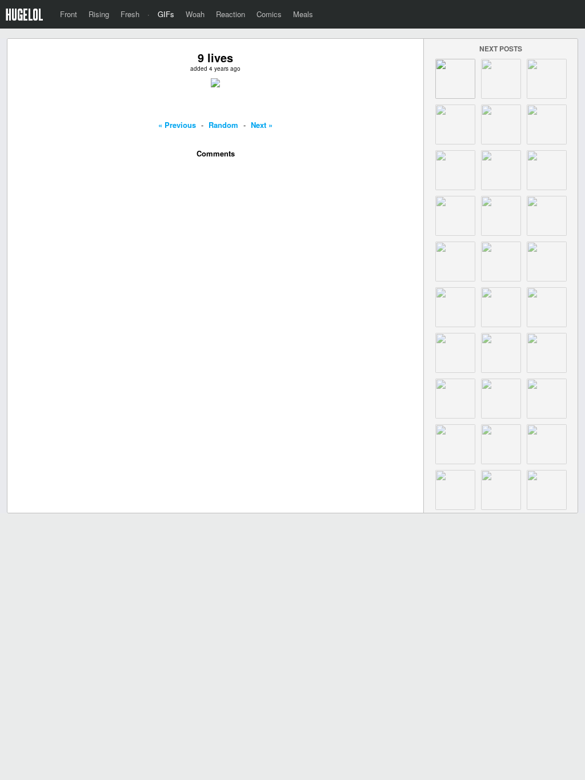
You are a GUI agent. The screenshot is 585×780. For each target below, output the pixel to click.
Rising (99, 14)
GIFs (166, 14)
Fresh (130, 14)
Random (223, 124)
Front (68, 14)
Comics (269, 14)
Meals (303, 14)
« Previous (177, 124)
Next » (262, 124)
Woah (195, 14)
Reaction (230, 14)
